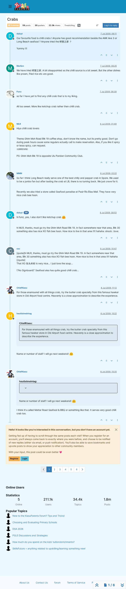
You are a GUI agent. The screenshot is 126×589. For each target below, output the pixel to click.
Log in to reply (110, 25)
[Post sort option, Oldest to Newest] (97, 25)
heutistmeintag (24, 313)
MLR (19, 124)
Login (24, 458)
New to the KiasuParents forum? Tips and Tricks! (38, 515)
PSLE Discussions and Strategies (30, 535)
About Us (24, 582)
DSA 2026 (17, 528)
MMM (19, 173)
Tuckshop (14, 25)
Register (14, 458)
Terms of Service (76, 582)
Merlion (20, 66)
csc (18, 248)
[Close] (116, 429)
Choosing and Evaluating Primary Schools (34, 522)
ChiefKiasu (22, 288)
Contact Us (42, 582)
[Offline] (11, 93)
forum (57, 582)
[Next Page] (82, 469)
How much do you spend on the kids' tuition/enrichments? (43, 542)
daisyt (20, 33)
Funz (19, 91)
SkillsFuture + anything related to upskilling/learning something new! (48, 548)
